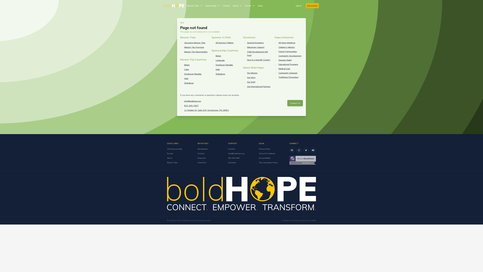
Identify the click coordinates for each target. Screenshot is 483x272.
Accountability (264, 158)
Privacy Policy (264, 149)
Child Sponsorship (174, 149)
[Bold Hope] (174, 5)
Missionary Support (255, 47)
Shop (260, 5)
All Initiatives (203, 149)
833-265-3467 (191, 105)
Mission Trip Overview (194, 47)
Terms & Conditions (267, 153)
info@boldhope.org (192, 101)
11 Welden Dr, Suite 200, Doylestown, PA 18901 (206, 110)
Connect (201, 153)
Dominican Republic (193, 74)
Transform (202, 162)
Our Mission (252, 73)
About (169, 158)
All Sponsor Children (225, 42)
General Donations (255, 42)
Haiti (186, 78)
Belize (187, 65)
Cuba (186, 69)
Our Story (251, 77)
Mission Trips (172, 162)
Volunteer (232, 162)
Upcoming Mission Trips (194, 42)
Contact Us (295, 103)
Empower (202, 158)
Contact (231, 149)
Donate (226, 5)
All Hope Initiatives (286, 42)
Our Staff (251, 82)
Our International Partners (258, 86)
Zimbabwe (189, 83)
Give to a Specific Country (258, 60)
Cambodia (220, 60)
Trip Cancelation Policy (268, 162)
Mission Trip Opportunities (196, 51)
